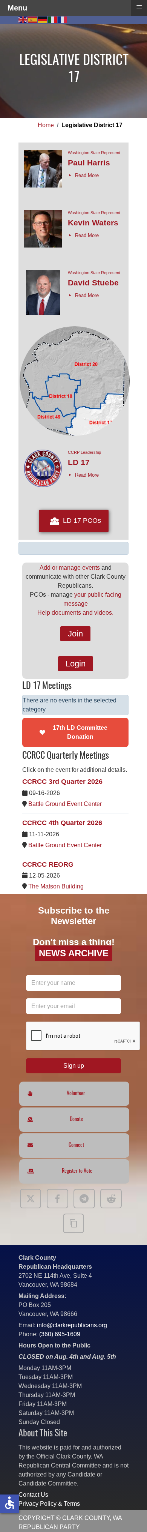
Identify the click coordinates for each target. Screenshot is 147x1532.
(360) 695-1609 (59, 1334)
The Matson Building (56, 886)
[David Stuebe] (43, 292)
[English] (23, 19)
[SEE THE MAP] (74, 437)
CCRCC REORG (48, 864)
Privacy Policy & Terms (49, 1503)
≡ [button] (139, 7)
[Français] (62, 19)
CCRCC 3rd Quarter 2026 (62, 781)
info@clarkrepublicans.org (72, 1325)
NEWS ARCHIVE (74, 953)
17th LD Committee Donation (80, 732)
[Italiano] (53, 19)
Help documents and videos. (75, 612)
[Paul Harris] (43, 172)
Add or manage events (70, 567)
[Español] (33, 19)
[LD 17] (43, 472)
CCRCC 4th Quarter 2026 (62, 823)
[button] (130, 1515)
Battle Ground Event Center (65, 804)
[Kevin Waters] (43, 232)
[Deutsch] (43, 19)
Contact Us (33, 1494)
